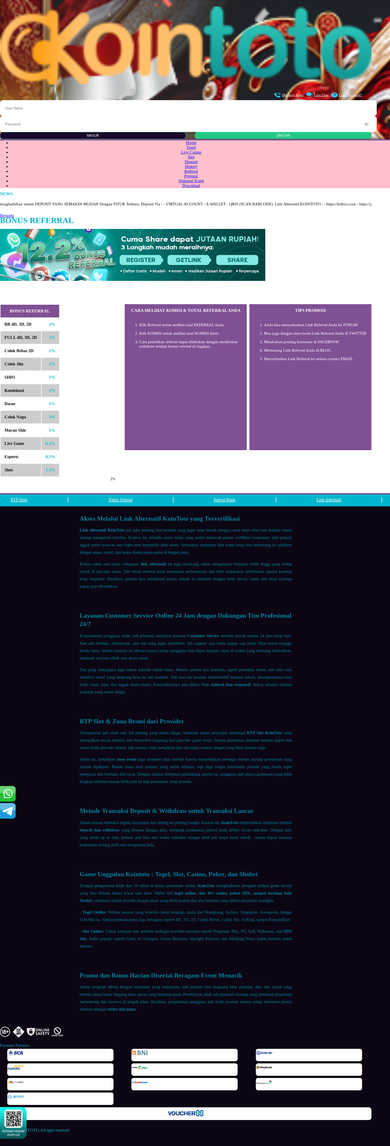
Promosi (191, 176)
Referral (191, 171)
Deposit (191, 162)
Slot (191, 157)
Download (191, 185)
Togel (191, 147)
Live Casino (191, 152)
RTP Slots (19, 499)
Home (191, 142)
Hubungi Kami (293, 95)
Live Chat (321, 95)
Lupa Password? (350, 95)
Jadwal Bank (224, 499)
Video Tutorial (121, 499)
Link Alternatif (329, 499)
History (191, 166)
